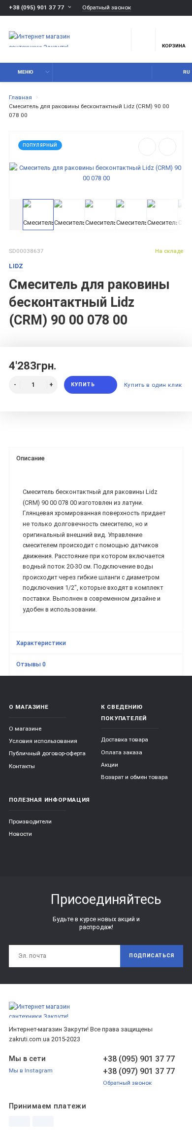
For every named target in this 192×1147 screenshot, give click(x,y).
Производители (30, 821)
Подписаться (151, 955)
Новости (20, 833)
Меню (25, 72)
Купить (83, 384)
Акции (109, 764)
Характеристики (41, 643)
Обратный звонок (106, 7)
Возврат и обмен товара (134, 777)
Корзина (174, 45)
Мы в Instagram (31, 1070)
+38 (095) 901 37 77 (36, 7)
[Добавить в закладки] (147, 147)
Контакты (22, 766)
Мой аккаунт (162, 72)
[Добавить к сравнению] (167, 147)
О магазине (25, 728)
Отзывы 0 (31, 664)
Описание (30, 458)
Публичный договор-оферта (47, 753)
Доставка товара (124, 739)
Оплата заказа (121, 752)
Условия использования (43, 740)
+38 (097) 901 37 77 (139, 1071)
